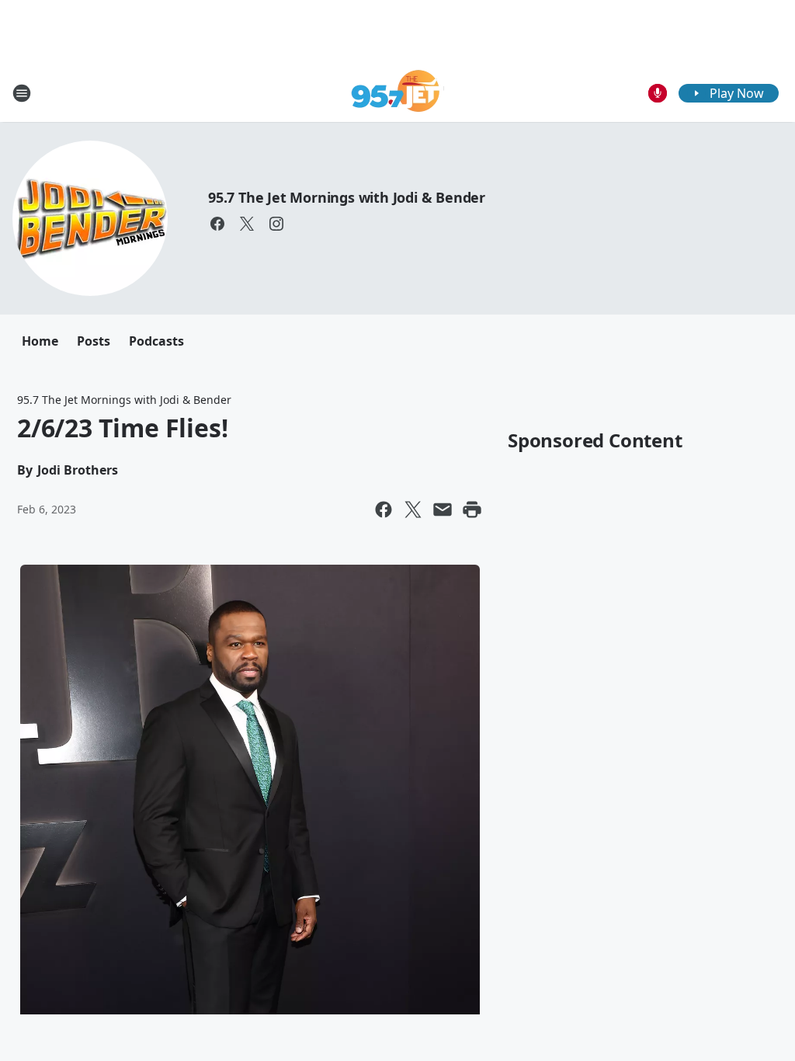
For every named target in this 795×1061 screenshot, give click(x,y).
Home (40, 341)
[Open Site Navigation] (21, 93)
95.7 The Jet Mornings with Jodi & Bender (346, 197)
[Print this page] (472, 509)
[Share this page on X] (413, 509)
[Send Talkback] (657, 93)
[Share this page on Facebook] (383, 509)
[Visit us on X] (247, 223)
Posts (93, 341)
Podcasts (156, 341)
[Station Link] (398, 93)
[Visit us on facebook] (217, 223)
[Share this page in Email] (442, 509)
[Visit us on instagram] (276, 223)
